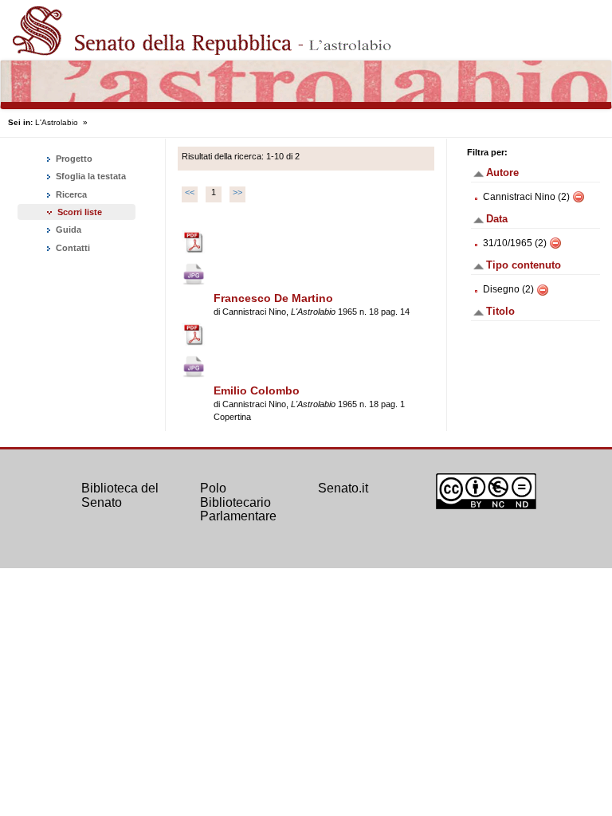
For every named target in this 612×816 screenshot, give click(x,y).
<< (189, 192)
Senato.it (343, 488)
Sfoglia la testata (89, 176)
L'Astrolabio (56, 122)
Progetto (72, 158)
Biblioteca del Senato (120, 495)
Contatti (71, 248)
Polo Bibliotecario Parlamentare (238, 502)
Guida (67, 229)
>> (237, 192)
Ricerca (70, 194)
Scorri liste (79, 212)
